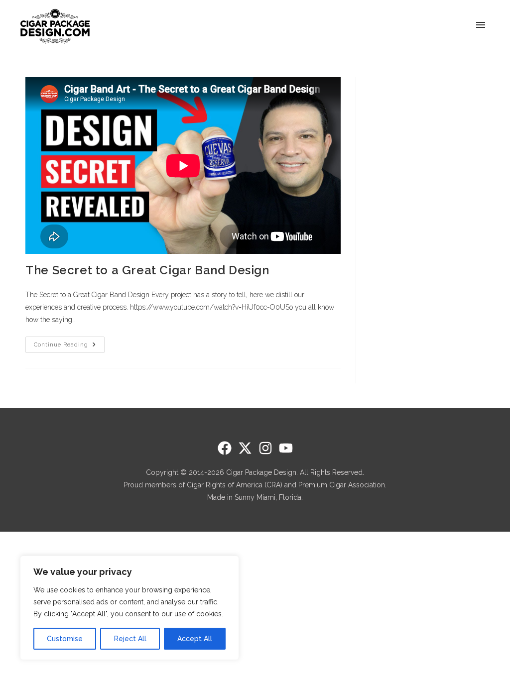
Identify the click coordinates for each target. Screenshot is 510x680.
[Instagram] (265, 448)
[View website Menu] (480, 25)
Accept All (194, 639)
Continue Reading (69, 342)
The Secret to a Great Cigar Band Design (147, 270)
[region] (129, 608)
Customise (65, 639)
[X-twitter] (245, 448)
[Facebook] (225, 448)
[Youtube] (286, 448)
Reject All (130, 639)
